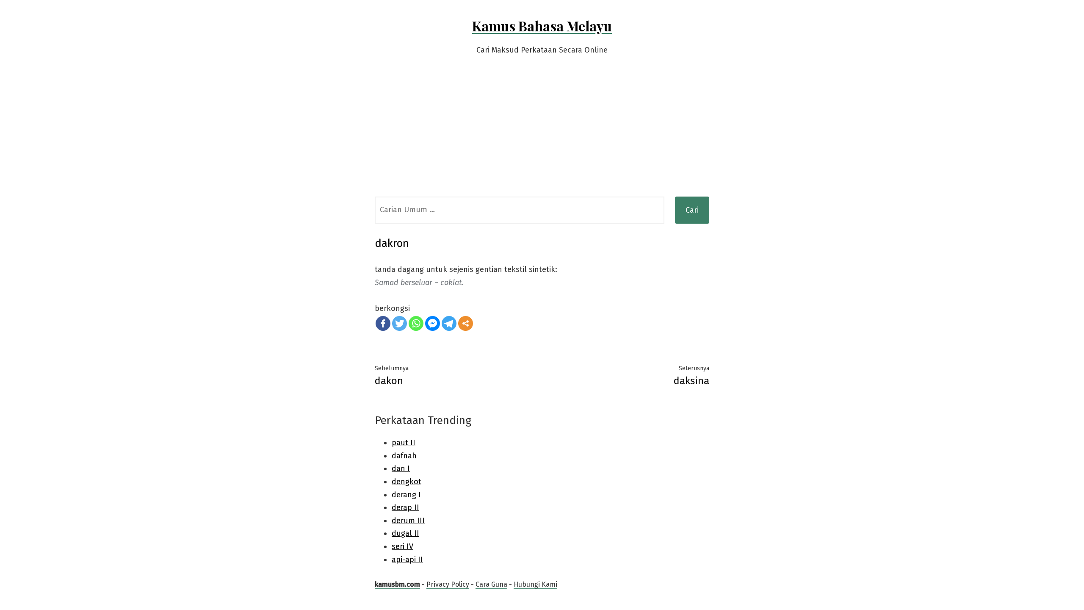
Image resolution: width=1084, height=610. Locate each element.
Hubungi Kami (535, 584)
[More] (465, 323)
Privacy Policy (447, 584)
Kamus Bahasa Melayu (542, 26)
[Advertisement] (542, 133)
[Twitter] (399, 323)
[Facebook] (383, 323)
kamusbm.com (397, 584)
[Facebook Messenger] (432, 323)
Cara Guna (491, 584)
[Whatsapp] (416, 323)
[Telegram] (449, 323)
